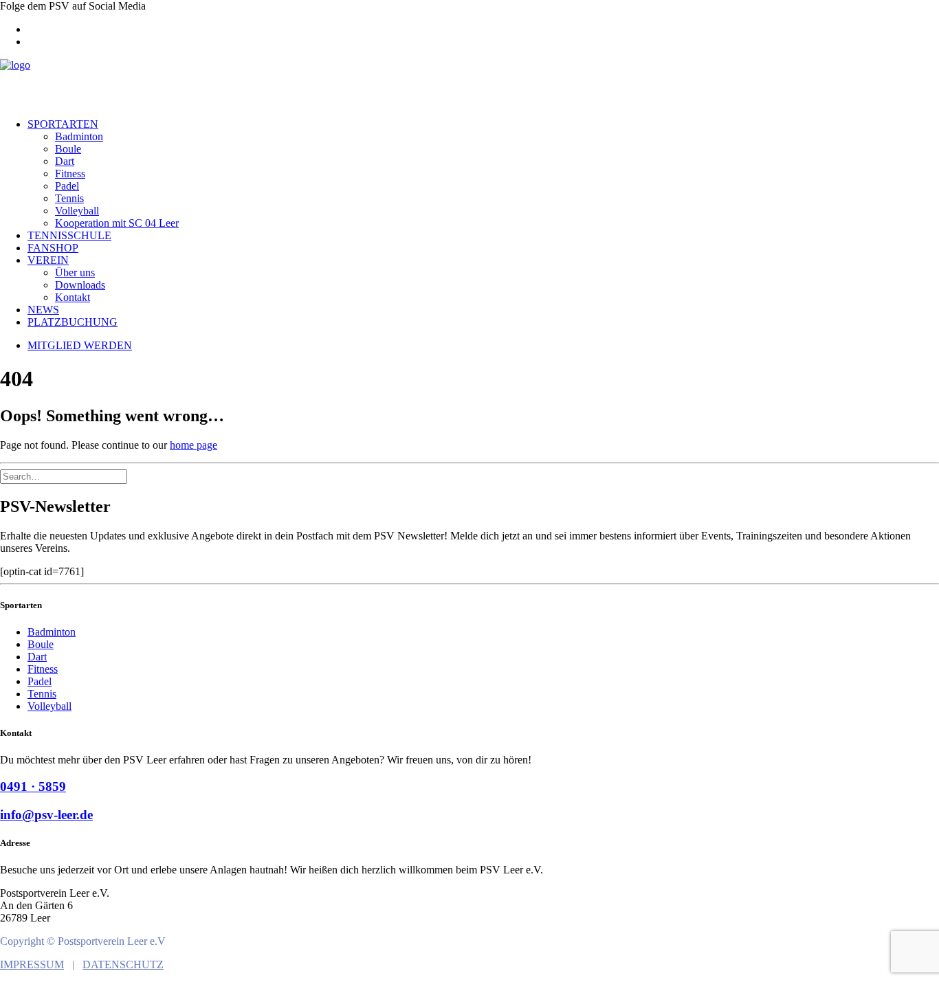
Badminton (79, 136)
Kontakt (72, 297)
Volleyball (77, 210)
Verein (48, 260)
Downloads (80, 285)
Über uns (75, 272)
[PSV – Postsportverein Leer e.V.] (469, 83)
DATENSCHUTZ (123, 964)
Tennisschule (69, 235)
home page (193, 445)
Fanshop (52, 248)
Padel (67, 186)
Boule (68, 149)
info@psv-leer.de (46, 814)
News (43, 309)
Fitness (70, 173)
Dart (64, 161)
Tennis (69, 198)
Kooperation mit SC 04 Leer (117, 223)
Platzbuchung (72, 322)
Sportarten (62, 124)
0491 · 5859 (33, 786)
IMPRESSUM (32, 964)
